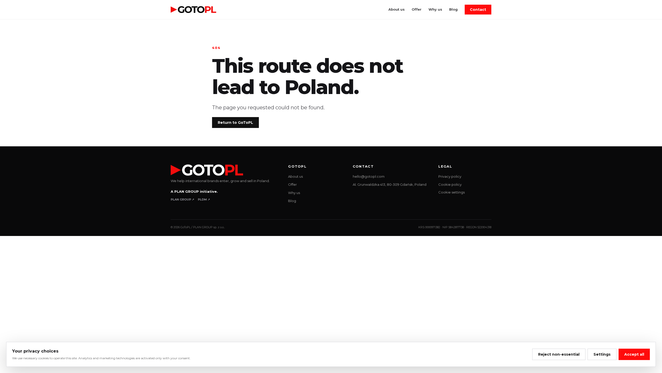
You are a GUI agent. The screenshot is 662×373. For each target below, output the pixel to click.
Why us (435, 9)
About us (396, 9)
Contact (478, 9)
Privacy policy (449, 176)
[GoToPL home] (193, 9)
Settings (602, 354)
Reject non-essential (559, 354)
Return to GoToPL (235, 122)
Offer (417, 9)
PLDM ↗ (204, 199)
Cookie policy (450, 184)
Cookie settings (451, 192)
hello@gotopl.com (369, 176)
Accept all (634, 354)
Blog (453, 9)
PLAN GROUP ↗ (182, 199)
